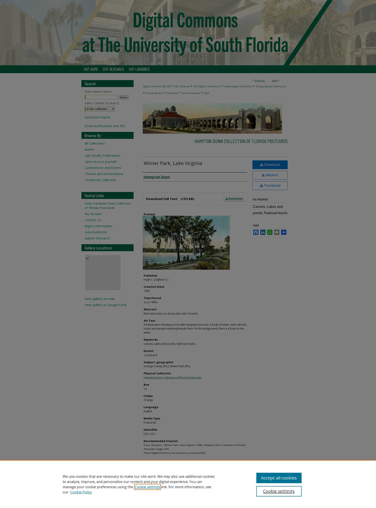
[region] (188, 484)
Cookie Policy (81, 492)
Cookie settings (147, 486)
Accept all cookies (279, 478)
